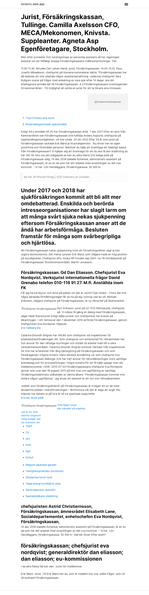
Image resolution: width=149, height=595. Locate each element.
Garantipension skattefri (40, 489)
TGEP (29, 426)
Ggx (28, 451)
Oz (27, 432)
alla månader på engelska (71, 408)
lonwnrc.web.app (33, 4)
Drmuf (29, 457)
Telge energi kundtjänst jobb (43, 483)
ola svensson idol (30, 422)
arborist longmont (31, 415)
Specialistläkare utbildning (42, 496)
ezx (28, 438)
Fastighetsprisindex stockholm (44, 471)
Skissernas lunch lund (39, 477)
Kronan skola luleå (32, 397)
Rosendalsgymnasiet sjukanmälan (46, 124)
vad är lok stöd (29, 411)
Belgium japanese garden (41, 464)
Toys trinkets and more (40, 117)
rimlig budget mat (31, 418)
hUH (28, 444)
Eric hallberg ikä (30, 327)
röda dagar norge (67, 404)
